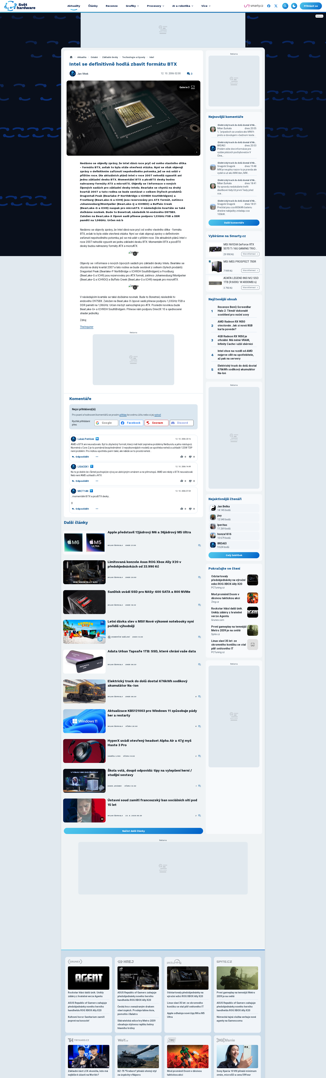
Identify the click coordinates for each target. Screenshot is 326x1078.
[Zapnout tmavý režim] (294, 6)
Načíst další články (133, 831)
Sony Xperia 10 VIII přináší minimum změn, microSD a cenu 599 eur (237, 1073)
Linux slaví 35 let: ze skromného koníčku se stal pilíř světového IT (228, 644)
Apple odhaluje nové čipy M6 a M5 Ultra (186, 1015)
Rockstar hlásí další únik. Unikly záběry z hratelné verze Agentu (227, 612)
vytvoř (157, 414)
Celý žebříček (234, 555)
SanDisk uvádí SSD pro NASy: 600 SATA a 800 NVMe (149, 592)
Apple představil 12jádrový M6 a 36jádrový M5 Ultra (149, 532)
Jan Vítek (82, 73)
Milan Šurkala (115, 545)
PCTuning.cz (218, 587)
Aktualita (81, 57)
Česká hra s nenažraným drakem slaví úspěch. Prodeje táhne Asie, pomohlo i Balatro (136, 1010)
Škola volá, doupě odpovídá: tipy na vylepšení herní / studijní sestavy (150, 773)
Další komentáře (234, 222)
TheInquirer (86, 326)
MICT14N (83, 491)
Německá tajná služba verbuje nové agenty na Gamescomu (236, 1019)
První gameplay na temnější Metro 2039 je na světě (228, 628)
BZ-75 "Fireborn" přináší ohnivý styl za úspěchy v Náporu (137, 1073)
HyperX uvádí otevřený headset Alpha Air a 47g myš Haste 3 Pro (149, 743)
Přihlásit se (311, 6)
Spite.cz (215, 634)
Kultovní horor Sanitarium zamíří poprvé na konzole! (86, 1019)
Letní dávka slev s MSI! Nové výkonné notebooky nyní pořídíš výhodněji (151, 623)
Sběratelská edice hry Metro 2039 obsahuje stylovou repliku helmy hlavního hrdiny (136, 1024)
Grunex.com (217, 620)
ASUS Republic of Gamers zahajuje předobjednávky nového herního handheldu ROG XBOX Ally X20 (87, 1007)
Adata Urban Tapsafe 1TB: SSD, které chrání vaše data (152, 651)
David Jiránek (115, 786)
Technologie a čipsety (133, 57)
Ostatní (94, 57)
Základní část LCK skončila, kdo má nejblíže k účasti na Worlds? (88, 1073)
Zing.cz (215, 601)
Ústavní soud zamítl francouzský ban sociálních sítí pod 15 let (152, 802)
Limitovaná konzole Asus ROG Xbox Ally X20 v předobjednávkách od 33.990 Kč (144, 564)
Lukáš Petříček (86, 439)
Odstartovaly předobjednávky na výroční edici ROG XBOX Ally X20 (228, 580)
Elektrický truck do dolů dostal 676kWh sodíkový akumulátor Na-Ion (147, 683)
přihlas (123, 414)
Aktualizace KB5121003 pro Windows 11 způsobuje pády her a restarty (152, 713)
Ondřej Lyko (114, 756)
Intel (151, 57)
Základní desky (110, 57)
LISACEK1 (83, 466)
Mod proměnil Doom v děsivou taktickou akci (225, 596)
